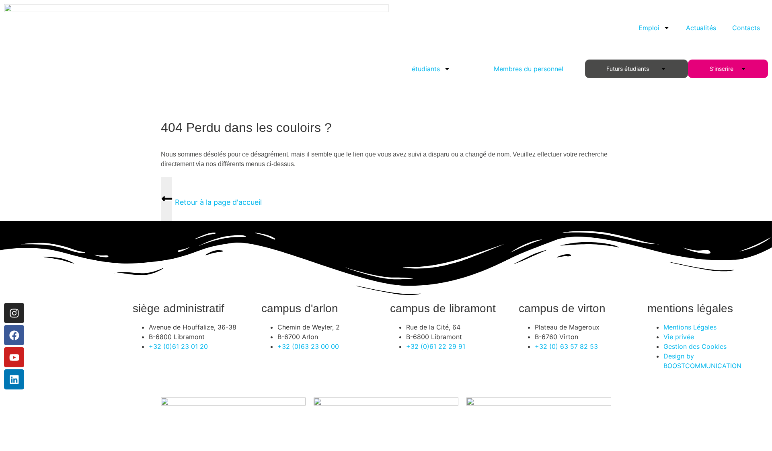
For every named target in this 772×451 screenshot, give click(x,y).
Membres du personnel (528, 69)
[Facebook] (14, 335)
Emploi (649, 28)
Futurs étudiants (629, 68)
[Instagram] (14, 313)
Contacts (746, 28)
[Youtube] (14, 357)
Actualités (701, 28)
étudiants (426, 69)
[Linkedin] (14, 379)
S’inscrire (723, 68)
